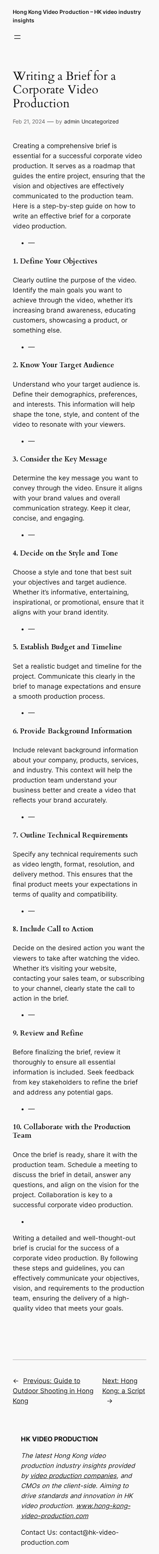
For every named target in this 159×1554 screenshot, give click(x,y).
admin (72, 121)
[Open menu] (17, 37)
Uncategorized (100, 121)
